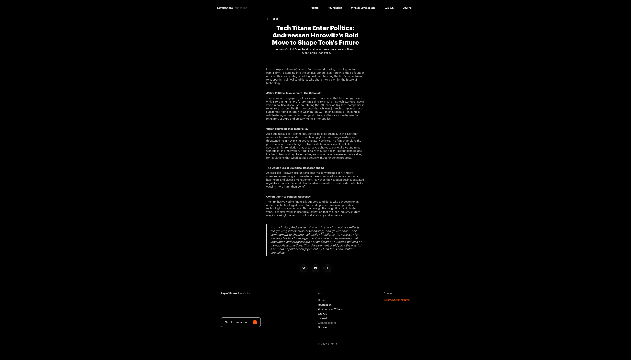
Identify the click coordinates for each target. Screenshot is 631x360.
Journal (322, 318)
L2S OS (322, 313)
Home (321, 300)
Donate (322, 327)
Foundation (325, 304)
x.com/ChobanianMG (397, 300)
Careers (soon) (327, 322)
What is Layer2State (330, 309)
